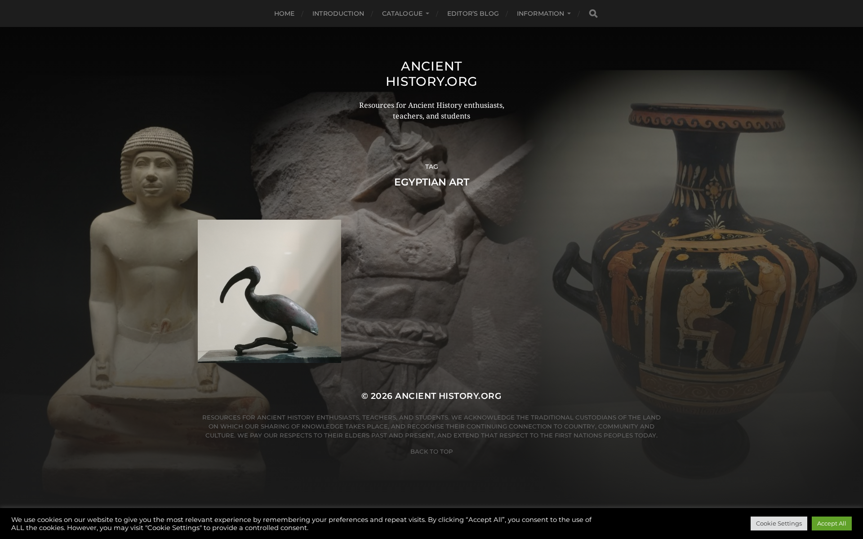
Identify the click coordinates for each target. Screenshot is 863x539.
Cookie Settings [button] (779, 523)
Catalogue (402, 13)
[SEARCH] (593, 13)
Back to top (431, 451)
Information (541, 13)
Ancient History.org (432, 73)
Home (284, 13)
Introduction (338, 13)
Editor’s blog (473, 13)
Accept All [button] (831, 523)
